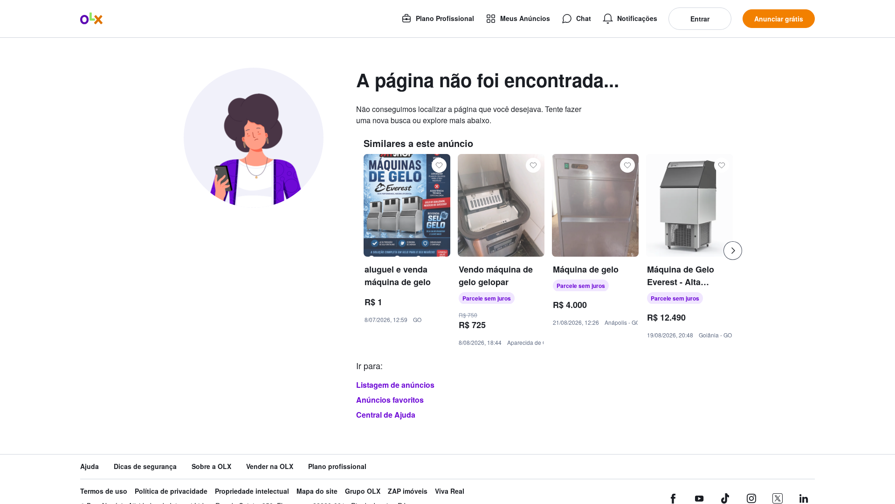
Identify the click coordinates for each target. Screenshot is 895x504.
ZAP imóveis (407, 491)
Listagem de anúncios (395, 384)
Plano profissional (337, 466)
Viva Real (449, 491)
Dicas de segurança (145, 466)
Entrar (699, 18)
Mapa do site (316, 491)
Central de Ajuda (385, 414)
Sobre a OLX (211, 466)
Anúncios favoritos (390, 399)
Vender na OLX (269, 466)
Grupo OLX (362, 491)
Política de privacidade (171, 491)
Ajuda (89, 466)
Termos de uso (103, 491)
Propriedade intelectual (252, 491)
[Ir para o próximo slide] (732, 250)
